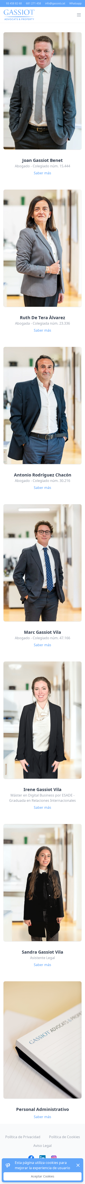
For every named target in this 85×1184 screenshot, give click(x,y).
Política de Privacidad (22, 1136)
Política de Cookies (64, 1136)
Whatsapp (75, 3)
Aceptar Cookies (42, 1176)
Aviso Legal (42, 1145)
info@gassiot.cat (55, 3)
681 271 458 (33, 3)
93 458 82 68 (14, 3)
